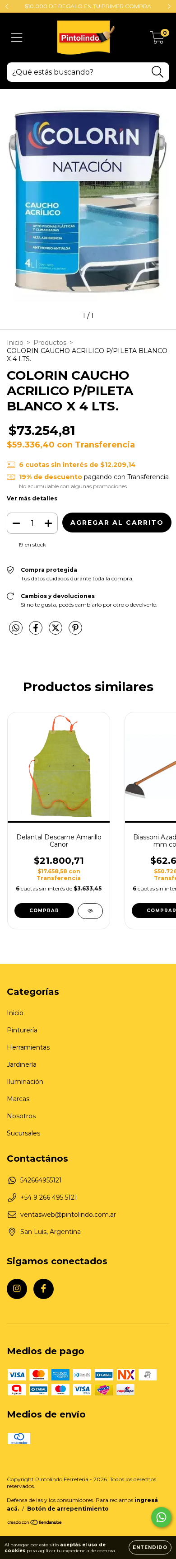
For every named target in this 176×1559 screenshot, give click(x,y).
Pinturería (22, 1030)
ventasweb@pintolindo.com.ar (68, 1214)
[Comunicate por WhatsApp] (161, 1517)
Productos (49, 343)
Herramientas (28, 1047)
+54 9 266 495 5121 (48, 1197)
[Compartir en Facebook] (36, 632)
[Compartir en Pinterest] (75, 632)
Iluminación (25, 1082)
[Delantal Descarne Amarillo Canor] (90, 911)
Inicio (15, 343)
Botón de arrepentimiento (68, 1508)
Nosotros (21, 1116)
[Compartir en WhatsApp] (16, 628)
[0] (157, 40)
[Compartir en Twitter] (56, 632)
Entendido (150, 1547)
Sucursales (23, 1133)
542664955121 (41, 1180)
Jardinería (22, 1064)
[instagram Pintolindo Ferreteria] (17, 1289)
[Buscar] (157, 72)
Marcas (18, 1099)
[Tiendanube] (35, 1523)
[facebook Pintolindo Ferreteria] (43, 1289)
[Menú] (17, 37)
